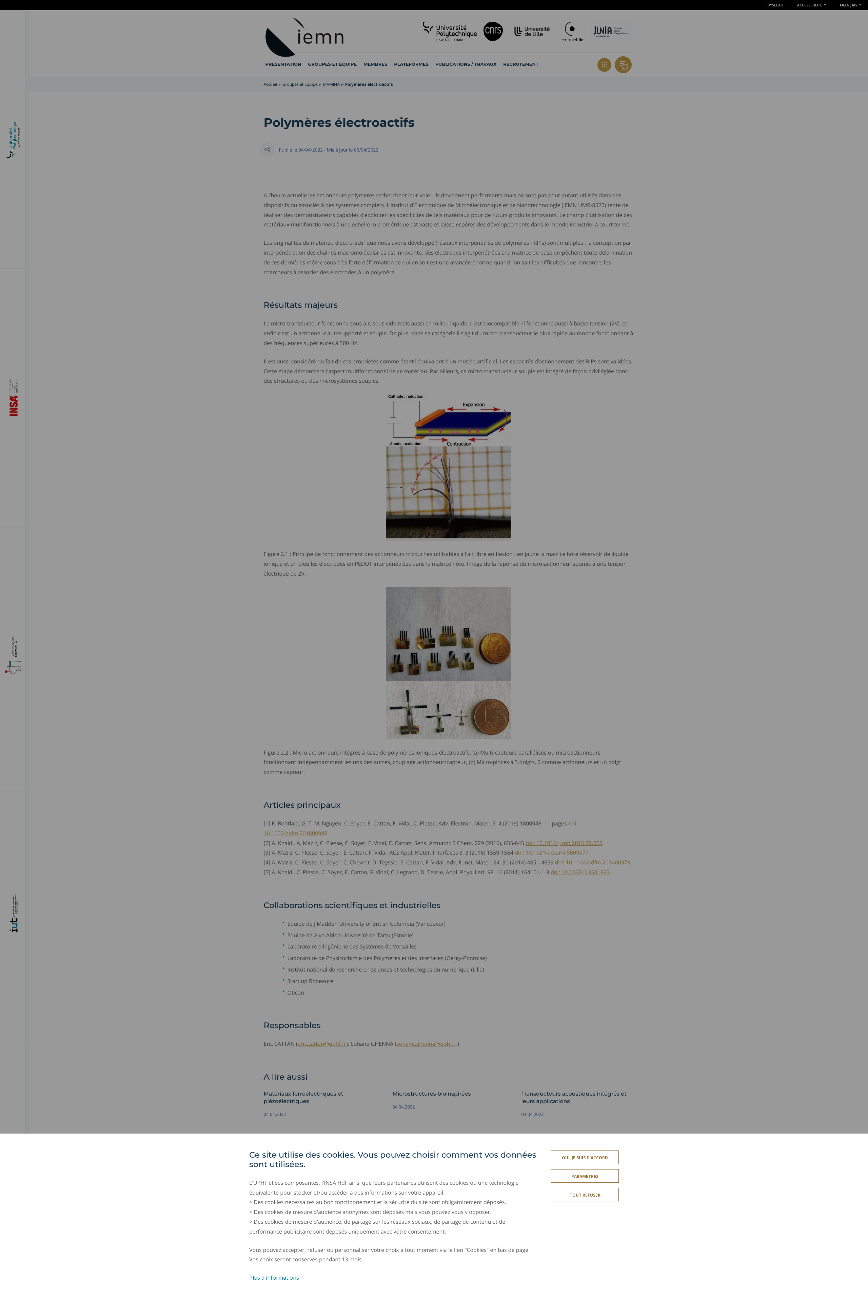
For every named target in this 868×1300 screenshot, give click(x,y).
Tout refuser (585, 1195)
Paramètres (584, 1176)
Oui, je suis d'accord (585, 1158)
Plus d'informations (274, 1277)
